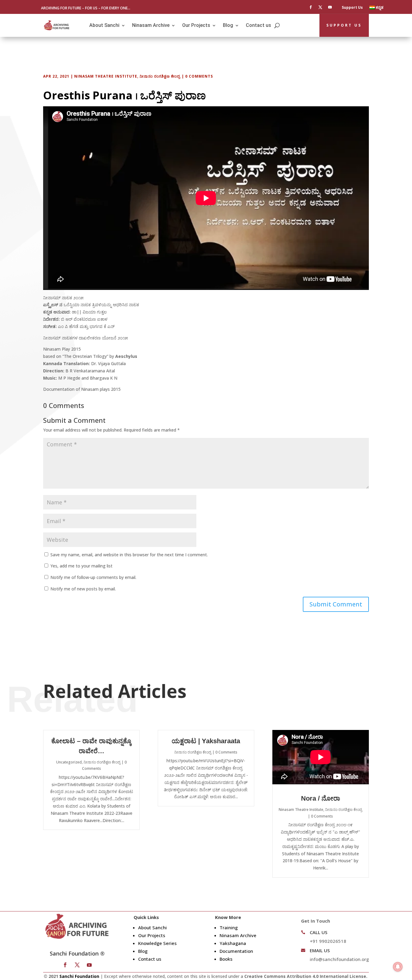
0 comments (199, 76)
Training (229, 927)
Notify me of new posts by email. (83, 589)
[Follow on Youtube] (330, 7)
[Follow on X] (320, 7)
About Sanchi (104, 25)
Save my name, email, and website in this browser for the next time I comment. (129, 554)
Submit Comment (335, 604)
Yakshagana (233, 943)
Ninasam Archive (151, 25)
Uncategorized (69, 762)
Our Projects (196, 25)
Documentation (236, 951)
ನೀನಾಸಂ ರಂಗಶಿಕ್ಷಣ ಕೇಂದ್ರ (160, 76)
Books (226, 959)
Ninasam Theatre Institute (105, 76)
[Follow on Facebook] (310, 7)
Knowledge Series (157, 943)
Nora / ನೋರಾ (320, 798)
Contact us (258, 25)
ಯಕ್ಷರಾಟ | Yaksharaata (206, 741)
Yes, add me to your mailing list (81, 566)
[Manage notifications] (398, 967)
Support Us (352, 7)
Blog (228, 25)
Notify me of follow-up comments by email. (93, 577)
